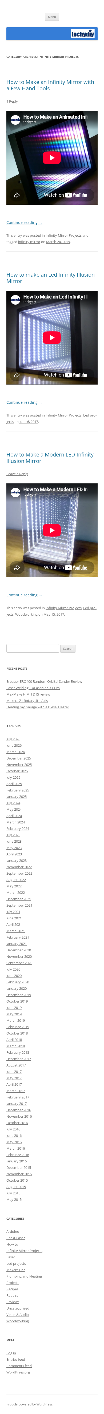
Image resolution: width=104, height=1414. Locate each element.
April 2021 (14, 924)
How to (12, 1244)
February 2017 (17, 1097)
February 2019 (17, 1026)
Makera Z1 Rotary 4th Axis (27, 700)
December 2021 (18, 898)
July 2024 (13, 803)
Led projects (16, 1263)
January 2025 (16, 796)
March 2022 (15, 892)
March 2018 (15, 1046)
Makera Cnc (15, 1269)
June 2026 (14, 745)
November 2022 (19, 866)
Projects (12, 1282)
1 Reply (12, 101)
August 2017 (16, 1065)
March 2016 (15, 1148)
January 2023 (16, 860)
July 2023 (13, 835)
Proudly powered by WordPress (29, 1404)
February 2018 (17, 1052)
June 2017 (14, 1071)
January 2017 (16, 1103)
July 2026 (13, 739)
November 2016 (19, 1116)
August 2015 (16, 1186)
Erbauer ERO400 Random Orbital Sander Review (44, 681)
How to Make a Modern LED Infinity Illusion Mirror (50, 457)
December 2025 (18, 758)
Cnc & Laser (15, 1237)
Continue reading (24, 222)
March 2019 (15, 1020)
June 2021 (14, 918)
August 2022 (16, 879)
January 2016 (16, 1161)
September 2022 (19, 873)
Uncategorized (17, 1308)
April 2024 (14, 815)
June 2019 (14, 1007)
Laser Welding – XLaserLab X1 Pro (33, 687)
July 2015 (13, 1193)
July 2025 (13, 777)
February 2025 (17, 790)
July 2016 (13, 1129)
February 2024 (17, 828)
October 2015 (17, 1180)
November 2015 (19, 1173)
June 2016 (14, 1135)
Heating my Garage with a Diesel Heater (37, 707)
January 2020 (16, 988)
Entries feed (15, 1359)
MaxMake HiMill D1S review (28, 694)
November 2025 (19, 764)
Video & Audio (17, 1314)
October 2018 (17, 1033)
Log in (11, 1353)
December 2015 (18, 1167)
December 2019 (18, 994)
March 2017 (15, 1090)
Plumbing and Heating (24, 1276)
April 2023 (14, 854)
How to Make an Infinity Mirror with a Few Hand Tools (50, 85)
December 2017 (18, 1058)
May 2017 (14, 1078)
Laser (10, 1257)
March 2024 (15, 822)
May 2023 (14, 847)
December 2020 (18, 950)
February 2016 (17, 1154)
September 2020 (19, 962)
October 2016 (17, 1122)
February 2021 (17, 937)
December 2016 (18, 1110)
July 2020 (13, 969)
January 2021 (16, 943)
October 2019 (17, 1001)
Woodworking (26, 614)
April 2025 (14, 783)
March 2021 (15, 930)
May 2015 (14, 1199)
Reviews (12, 1301)
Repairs (12, 1295)
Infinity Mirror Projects (64, 235)
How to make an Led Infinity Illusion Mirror (50, 278)
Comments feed (19, 1365)
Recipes (12, 1289)
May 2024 (14, 809)
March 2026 (15, 751)
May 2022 (14, 886)
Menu (52, 17)
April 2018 (14, 1039)
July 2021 (13, 911)
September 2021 (19, 905)
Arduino (12, 1231)
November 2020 (19, 956)
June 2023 (14, 841)
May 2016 (14, 1142)
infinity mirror (29, 241)
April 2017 (14, 1084)
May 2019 (14, 1014)
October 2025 (17, 771)
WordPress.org (18, 1372)
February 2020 (17, 982)
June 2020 (14, 975)
